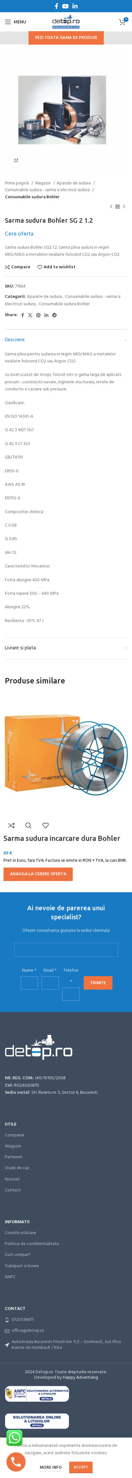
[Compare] (12, 825)
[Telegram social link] (54, 315)
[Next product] (124, 207)
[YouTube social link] (65, 6)
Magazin (43, 183)
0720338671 (23, 1319)
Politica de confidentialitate (32, 1244)
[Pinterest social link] (38, 315)
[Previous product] (111, 207)
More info (51, 1467)
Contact (13, 1190)
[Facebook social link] (56, 6)
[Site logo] (66, 22)
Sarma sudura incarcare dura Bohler (62, 838)
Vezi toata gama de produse (66, 37)
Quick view (29, 825)
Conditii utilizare (20, 1233)
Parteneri (13, 1157)
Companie (14, 1135)
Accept (81, 1467)
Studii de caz (17, 1168)
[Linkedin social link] (74, 6)
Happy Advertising (80, 1377)
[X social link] (30, 315)
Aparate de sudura (74, 183)
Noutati (12, 1179)
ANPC (10, 1277)
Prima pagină (17, 183)
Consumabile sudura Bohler (32, 197)
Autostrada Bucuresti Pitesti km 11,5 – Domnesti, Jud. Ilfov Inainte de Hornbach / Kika (66, 1344)
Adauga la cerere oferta (38, 874)
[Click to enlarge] (16, 160)
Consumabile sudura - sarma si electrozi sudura (48, 190)
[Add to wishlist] (45, 825)
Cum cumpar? (17, 1255)
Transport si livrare (22, 1266)
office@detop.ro (28, 1330)
